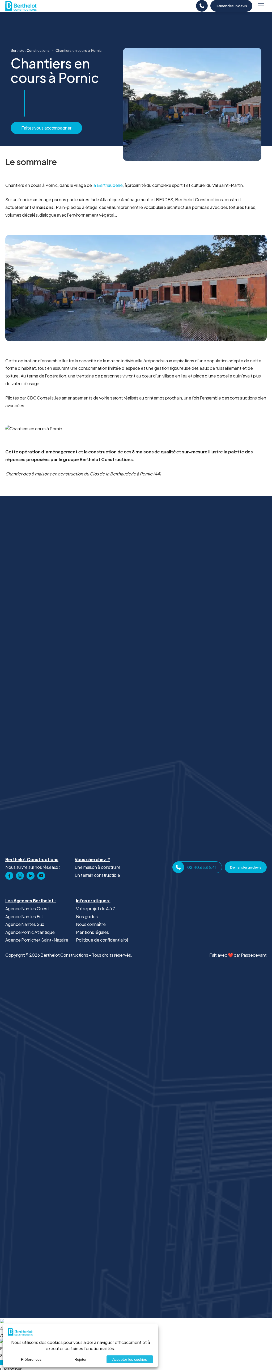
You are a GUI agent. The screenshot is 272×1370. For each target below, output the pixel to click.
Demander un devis (231, 6)
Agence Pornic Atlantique (30, 932)
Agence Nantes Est (24, 916)
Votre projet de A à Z (95, 908)
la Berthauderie (108, 185)
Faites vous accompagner (46, 128)
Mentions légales (92, 932)
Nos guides (87, 916)
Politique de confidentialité (102, 940)
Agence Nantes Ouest (27, 908)
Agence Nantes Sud (24, 924)
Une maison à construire (98, 867)
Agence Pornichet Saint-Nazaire (36, 940)
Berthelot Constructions (30, 50)
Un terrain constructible (97, 875)
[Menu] (261, 6)
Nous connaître (91, 924)
